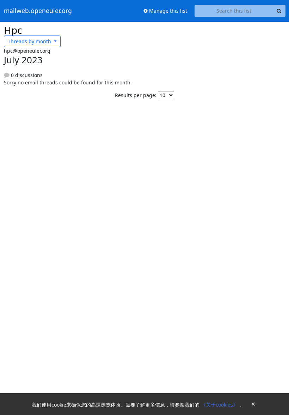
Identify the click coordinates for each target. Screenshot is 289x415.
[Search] (279, 11)
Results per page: (135, 95)
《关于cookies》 (220, 404)
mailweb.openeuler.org (38, 11)
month (30, 41)
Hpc (13, 30)
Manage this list (167, 10)
